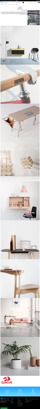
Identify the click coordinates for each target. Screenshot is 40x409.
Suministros (12, 402)
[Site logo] (4, 2)
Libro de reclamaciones (20, 403)
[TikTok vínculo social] (5, 402)
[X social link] (37, 0)
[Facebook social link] (36, 0)
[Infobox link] (6, 380)
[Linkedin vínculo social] (38, 0)
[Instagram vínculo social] (2, 402)
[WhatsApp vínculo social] (3, 402)
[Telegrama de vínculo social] (39, 0)
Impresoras (12, 401)
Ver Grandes (39, 26)
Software (12, 403)
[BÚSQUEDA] (23, 2)
